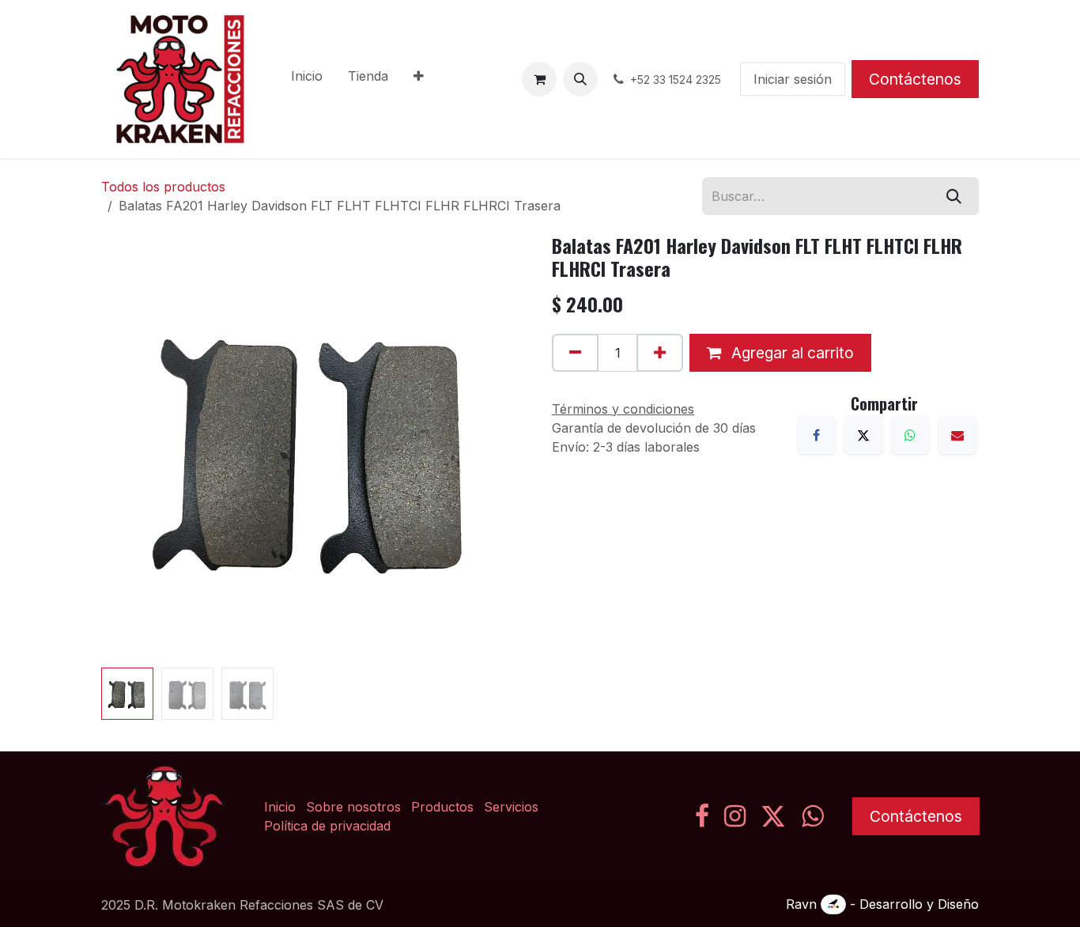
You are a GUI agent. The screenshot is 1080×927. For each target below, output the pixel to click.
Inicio (280, 807)
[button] (580, 79)
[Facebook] (817, 435)
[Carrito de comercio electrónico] (539, 79)
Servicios (511, 807)
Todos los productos (163, 187)
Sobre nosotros (353, 807)
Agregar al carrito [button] (790, 352)
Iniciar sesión (792, 79)
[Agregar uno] (659, 353)
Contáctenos (915, 79)
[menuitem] (306, 79)
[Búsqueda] (954, 196)
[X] (863, 435)
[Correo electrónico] (957, 435)
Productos (442, 807)
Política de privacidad (327, 826)
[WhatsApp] (910, 435)
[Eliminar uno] (575, 353)
